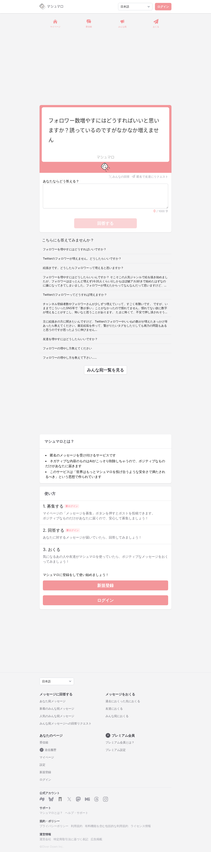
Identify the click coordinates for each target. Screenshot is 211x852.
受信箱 (44, 742)
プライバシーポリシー (54, 826)
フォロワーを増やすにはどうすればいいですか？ (74, 249)
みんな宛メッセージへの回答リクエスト (65, 723)
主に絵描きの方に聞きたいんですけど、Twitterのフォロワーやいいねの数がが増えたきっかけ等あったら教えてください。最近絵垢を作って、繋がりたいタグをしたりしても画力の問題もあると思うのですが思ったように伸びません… (105, 325)
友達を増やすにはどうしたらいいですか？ (70, 339)
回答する (105, 223)
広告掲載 (96, 839)
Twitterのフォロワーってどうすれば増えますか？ (75, 294)
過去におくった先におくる (123, 701)
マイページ (47, 757)
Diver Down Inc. (52, 846)
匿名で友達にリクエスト (152, 176)
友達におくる (114, 708)
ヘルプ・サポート (76, 812)
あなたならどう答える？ (61, 181)
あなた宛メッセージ (53, 701)
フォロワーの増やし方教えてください (67, 348)
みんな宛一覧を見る (105, 370)
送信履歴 (48, 750)
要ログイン (72, 506)
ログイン (163, 6)
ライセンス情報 (141, 826)
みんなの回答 (121, 176)
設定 (42, 764)
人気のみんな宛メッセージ (57, 716)
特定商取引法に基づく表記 (71, 839)
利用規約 (76, 826)
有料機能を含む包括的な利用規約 (106, 826)
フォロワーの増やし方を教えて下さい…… (70, 357)
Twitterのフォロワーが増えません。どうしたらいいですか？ (82, 258)
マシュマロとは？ (51, 812)
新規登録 (105, 585)
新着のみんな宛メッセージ (57, 708)
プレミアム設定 (116, 750)
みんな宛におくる (117, 716)
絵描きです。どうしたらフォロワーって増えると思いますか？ (83, 267)
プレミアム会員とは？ (120, 742)
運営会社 (45, 839)
